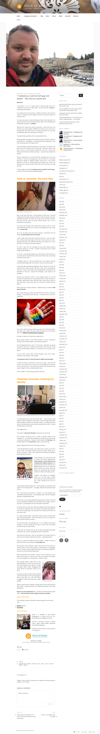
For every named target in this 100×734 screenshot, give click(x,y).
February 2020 (62, 330)
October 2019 (62, 341)
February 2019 (62, 363)
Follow (62, 499)
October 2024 (62, 234)
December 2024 (63, 229)
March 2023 (62, 273)
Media (60, 16)
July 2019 (61, 350)
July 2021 (61, 292)
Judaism (34, 663)
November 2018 (63, 371)
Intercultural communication (66, 171)
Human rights (62, 165)
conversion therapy (25, 663)
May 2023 (61, 267)
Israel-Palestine (63, 179)
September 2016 (63, 443)
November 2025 (63, 212)
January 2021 (62, 308)
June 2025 (61, 223)
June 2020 (61, 319)
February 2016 (62, 462)
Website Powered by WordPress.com (25, 730)
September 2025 (63, 215)
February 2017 (62, 429)
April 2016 (61, 457)
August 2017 (62, 413)
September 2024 (63, 237)
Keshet (19, 606)
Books (47, 16)
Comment (50, 704)
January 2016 (62, 465)
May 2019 (61, 355)
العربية (18, 19)
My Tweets (62, 514)
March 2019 (62, 361)
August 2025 (62, 218)
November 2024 (63, 231)
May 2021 (61, 297)
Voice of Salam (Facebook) (66, 473)
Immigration (62, 168)
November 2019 (63, 338)
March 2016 (62, 459)
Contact (54, 16)
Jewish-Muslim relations (64, 182)
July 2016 (61, 448)
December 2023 (63, 251)
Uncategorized (62, 193)
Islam (60, 176)
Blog (42, 16)
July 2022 (61, 284)
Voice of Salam (36, 6)
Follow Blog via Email (66, 487)
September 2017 (63, 410)
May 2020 (61, 322)
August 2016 (62, 446)
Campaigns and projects (30, 16)
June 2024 (61, 242)
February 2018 (62, 396)
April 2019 (61, 358)
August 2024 (62, 240)
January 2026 (62, 209)
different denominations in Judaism (33, 333)
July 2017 (61, 415)
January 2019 (62, 366)
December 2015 (63, 468)
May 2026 (61, 201)
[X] (61, 540)
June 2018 (61, 385)
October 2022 (62, 278)
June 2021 (61, 295)
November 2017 (63, 404)
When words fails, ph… (69, 148)
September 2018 (63, 377)
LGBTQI (21, 661)
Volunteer (75, 16)
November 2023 (63, 253)
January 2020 (62, 333)
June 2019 (61, 352)
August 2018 (62, 380)
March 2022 (62, 289)
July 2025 (61, 220)
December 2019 (63, 336)
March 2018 (62, 393)
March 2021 (62, 303)
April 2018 (61, 391)
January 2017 (62, 432)
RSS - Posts (63, 521)
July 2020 (61, 317)
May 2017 (61, 421)
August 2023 (62, 259)
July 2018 (61, 382)
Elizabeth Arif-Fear (34, 93)
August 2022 (62, 281)
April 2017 (61, 424)
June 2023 (61, 264)
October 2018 (62, 374)
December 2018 (63, 369)
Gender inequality (63, 162)
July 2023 (61, 262)
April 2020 (61, 325)
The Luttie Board (68, 136)
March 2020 (62, 328)
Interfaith (61, 173)
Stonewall (20, 607)
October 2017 (62, 407)
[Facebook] (67, 540)
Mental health (62, 187)
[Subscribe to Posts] (59, 521)
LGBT (38, 663)
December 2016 (63, 435)
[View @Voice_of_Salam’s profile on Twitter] (60, 506)
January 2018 (62, 399)
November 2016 (63, 437)
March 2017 (62, 426)
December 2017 (63, 402)
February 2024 (62, 248)
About (18, 16)
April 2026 (61, 204)
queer (25, 665)
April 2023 (61, 270)
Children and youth (63, 160)
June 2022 (61, 286)
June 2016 (61, 451)
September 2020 (63, 314)
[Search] (81, 95)
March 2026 (62, 207)
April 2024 (61, 245)
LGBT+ (42, 663)
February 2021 (62, 306)
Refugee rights (62, 190)
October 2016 (62, 440)
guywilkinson (67, 144)
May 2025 (61, 226)
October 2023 (62, 256)
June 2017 (61, 418)
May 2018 (61, 388)
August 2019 (62, 347)
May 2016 (61, 454)
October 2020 (62, 311)
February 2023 (62, 275)
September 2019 (63, 344)
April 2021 (61, 300)
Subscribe (67, 16)
